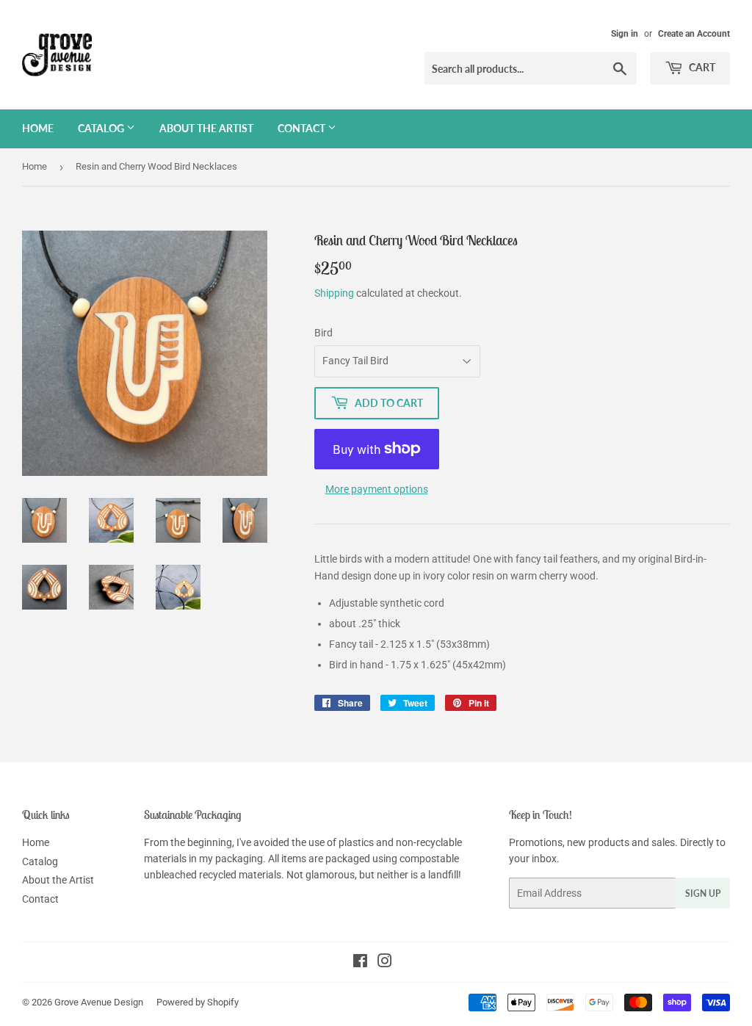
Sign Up (702, 893)
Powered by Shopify (197, 1002)
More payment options (376, 489)
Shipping (334, 293)
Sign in (624, 34)
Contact (303, 128)
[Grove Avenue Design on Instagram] (384, 963)
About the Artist (206, 128)
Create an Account (694, 34)
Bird (323, 333)
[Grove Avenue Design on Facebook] (360, 963)
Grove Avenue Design (98, 1002)
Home (38, 128)
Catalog (102, 128)
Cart (701, 67)
